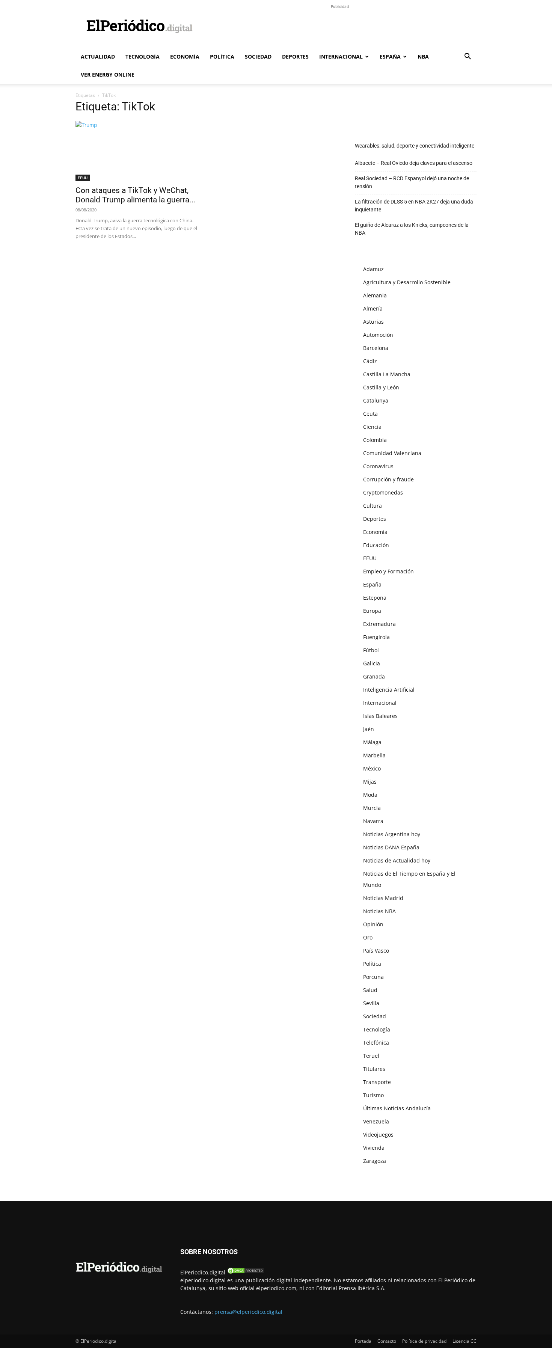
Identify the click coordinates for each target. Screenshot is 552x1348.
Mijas (370, 781)
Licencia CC (464, 1341)
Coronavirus (378, 466)
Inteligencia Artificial (389, 689)
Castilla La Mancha (386, 374)
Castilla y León (381, 387)
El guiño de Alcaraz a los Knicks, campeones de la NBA (412, 229)
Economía (184, 56)
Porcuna (373, 976)
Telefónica (376, 1042)
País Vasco (376, 950)
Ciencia (372, 426)
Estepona (374, 597)
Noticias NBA (379, 911)
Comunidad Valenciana (392, 453)
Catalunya (375, 400)
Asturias (373, 321)
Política (222, 56)
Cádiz (370, 361)
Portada (363, 1341)
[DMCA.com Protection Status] (245, 1272)
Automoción (378, 334)
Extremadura (379, 623)
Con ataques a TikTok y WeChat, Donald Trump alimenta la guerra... (135, 195)
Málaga (372, 742)
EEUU (82, 177)
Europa (372, 610)
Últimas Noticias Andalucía (397, 1108)
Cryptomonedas (383, 492)
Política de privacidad (424, 1341)
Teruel (371, 1055)
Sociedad (258, 56)
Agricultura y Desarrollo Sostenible (407, 282)
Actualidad (98, 56)
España (390, 56)
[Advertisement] (340, 27)
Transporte (377, 1082)
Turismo (373, 1095)
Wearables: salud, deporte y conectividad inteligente (414, 146)
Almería (373, 308)
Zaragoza (374, 1160)
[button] (467, 57)
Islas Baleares (380, 715)
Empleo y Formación (388, 571)
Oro (368, 937)
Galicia (371, 663)
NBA (423, 56)
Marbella (374, 755)
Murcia (372, 807)
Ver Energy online (107, 74)
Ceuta (370, 413)
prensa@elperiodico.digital (248, 1311)
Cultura (372, 505)
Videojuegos (378, 1134)
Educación (376, 545)
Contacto (386, 1341)
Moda (370, 794)
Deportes (295, 56)
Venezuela (376, 1121)
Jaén (368, 729)
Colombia (375, 439)
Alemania (375, 295)
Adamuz (373, 269)
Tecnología (142, 56)
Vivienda (374, 1147)
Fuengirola (376, 637)
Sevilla (371, 1003)
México (372, 768)
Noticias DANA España (391, 847)
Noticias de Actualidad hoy (396, 860)
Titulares (374, 1068)
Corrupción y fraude (388, 479)
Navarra (373, 821)
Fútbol (371, 650)
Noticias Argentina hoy (391, 834)
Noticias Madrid (383, 898)
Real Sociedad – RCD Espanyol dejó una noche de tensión (412, 182)
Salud (370, 990)
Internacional (341, 56)
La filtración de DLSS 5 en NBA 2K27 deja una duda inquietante (414, 206)
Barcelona (375, 347)
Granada (374, 676)
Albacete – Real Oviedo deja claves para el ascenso (413, 163)
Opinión (373, 924)
